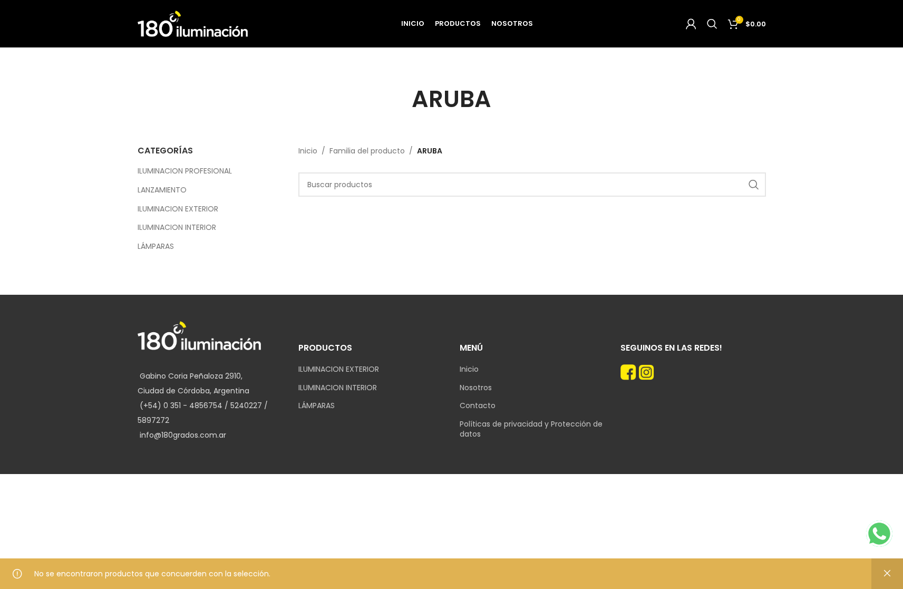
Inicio (307, 151)
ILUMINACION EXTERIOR (178, 209)
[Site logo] (193, 23)
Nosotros (476, 388)
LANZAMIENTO (162, 190)
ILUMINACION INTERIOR (177, 227)
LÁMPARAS (156, 246)
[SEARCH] (754, 184)
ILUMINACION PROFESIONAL (185, 171)
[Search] (712, 23)
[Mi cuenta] (691, 23)
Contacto (478, 406)
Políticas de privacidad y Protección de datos (531, 429)
